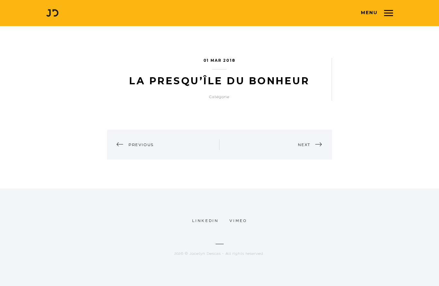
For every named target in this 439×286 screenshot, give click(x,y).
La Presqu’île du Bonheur (219, 81)
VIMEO (238, 220)
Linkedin (205, 220)
